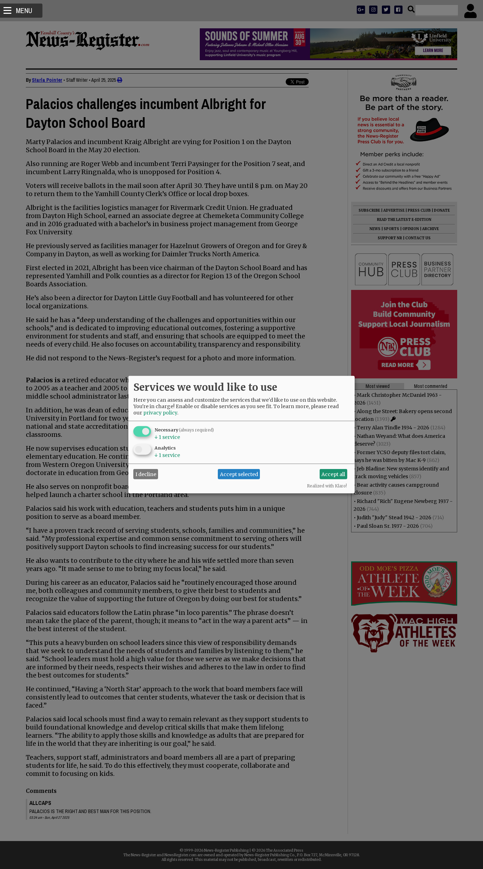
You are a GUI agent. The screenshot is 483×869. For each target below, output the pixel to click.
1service (167, 437)
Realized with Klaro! (327, 486)
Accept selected (239, 474)
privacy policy (160, 413)
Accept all (333, 474)
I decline (145, 474)
